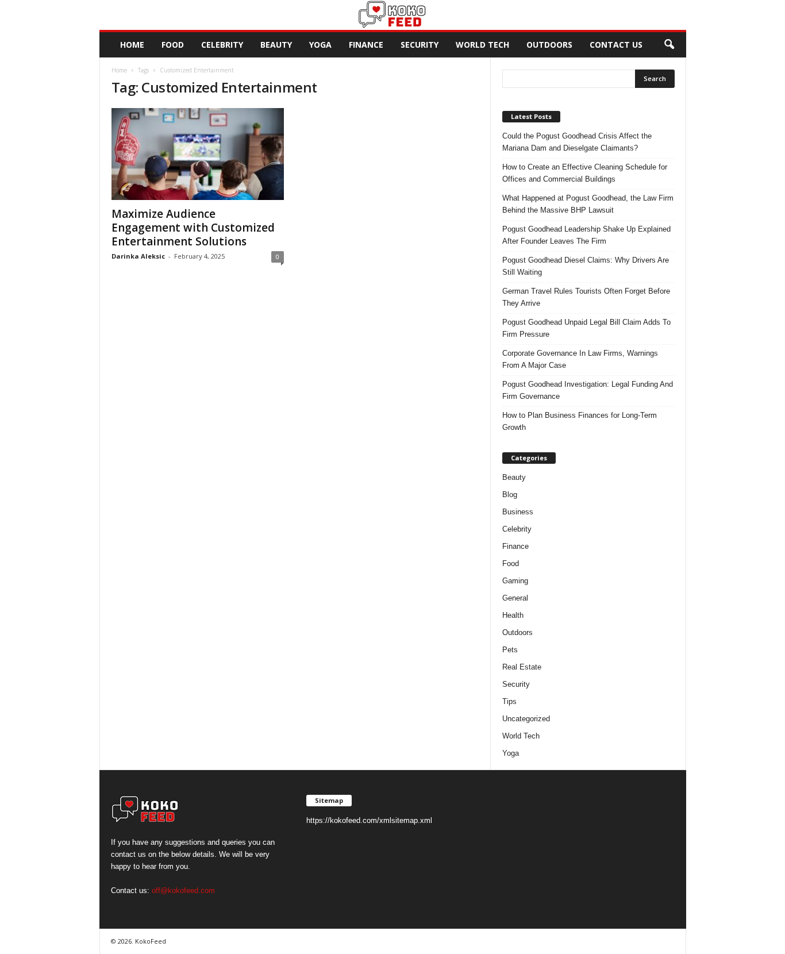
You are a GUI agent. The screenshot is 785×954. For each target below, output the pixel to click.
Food (172, 44)
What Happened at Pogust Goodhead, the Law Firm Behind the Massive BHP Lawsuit (588, 204)
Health (513, 615)
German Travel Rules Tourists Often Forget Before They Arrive (586, 297)
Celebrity (222, 44)
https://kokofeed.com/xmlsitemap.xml (369, 820)
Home (132, 44)
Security (419, 44)
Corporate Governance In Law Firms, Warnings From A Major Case (580, 359)
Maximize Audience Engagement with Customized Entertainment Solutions (193, 227)
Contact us (616, 44)
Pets (510, 649)
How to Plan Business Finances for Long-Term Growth (579, 421)
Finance (366, 44)
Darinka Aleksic (138, 256)
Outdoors (549, 44)
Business (517, 511)
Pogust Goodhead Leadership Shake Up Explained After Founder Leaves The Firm (586, 235)
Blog (509, 494)
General (515, 598)
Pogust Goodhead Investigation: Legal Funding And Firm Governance (587, 390)
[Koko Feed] (392, 15)
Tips (509, 701)
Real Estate (521, 667)
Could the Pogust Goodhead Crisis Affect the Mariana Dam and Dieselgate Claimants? (577, 142)
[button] (669, 44)
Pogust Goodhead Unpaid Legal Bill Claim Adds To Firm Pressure (586, 328)
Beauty (276, 44)
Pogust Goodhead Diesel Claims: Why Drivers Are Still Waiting (585, 266)
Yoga (320, 44)
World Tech (482, 44)
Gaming (515, 580)
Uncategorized (526, 718)
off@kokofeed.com (183, 890)
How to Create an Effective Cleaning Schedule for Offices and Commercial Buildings (584, 173)
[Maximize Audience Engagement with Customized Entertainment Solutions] (197, 154)
